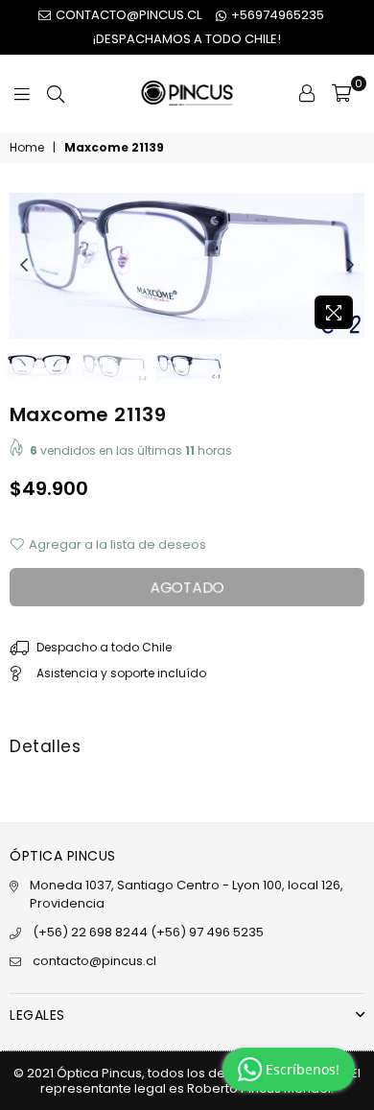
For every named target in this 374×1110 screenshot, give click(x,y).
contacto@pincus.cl (94, 961)
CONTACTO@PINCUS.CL (127, 15)
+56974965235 (276, 15)
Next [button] (350, 265)
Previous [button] (24, 265)
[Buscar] (55, 93)
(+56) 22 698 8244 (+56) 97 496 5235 (148, 932)
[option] (187, 266)
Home (27, 147)
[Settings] (307, 93)
